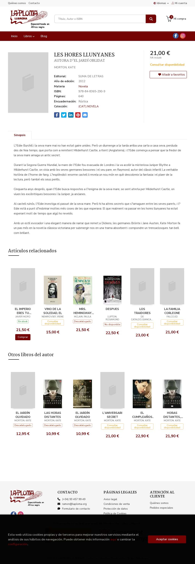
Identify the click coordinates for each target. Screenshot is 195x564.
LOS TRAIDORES (142, 311)
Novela (83, 86)
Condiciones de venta (117, 504)
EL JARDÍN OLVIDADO (22, 415)
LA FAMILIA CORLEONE (172, 311)
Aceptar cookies (167, 539)
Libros (28, 36)
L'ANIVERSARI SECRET (112, 415)
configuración (17, 544)
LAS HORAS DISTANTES (52, 415)
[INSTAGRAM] (183, 36)
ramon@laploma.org (74, 504)
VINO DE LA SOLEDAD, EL (52, 311)
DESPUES (112, 309)
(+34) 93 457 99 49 (73, 499)
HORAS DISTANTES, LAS (172, 415)
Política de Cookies (115, 513)
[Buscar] (151, 19)
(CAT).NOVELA (88, 106)
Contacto (34, 3)
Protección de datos (116, 509)
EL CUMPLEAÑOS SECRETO (142, 415)
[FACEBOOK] (176, 36)
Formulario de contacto (76, 509)
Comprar (23, 337)
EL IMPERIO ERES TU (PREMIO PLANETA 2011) (23, 311)
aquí (113, 539)
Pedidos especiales (161, 508)
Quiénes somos (17, 3)
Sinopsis (20, 135)
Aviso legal (110, 499)
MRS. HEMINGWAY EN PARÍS (83, 311)
